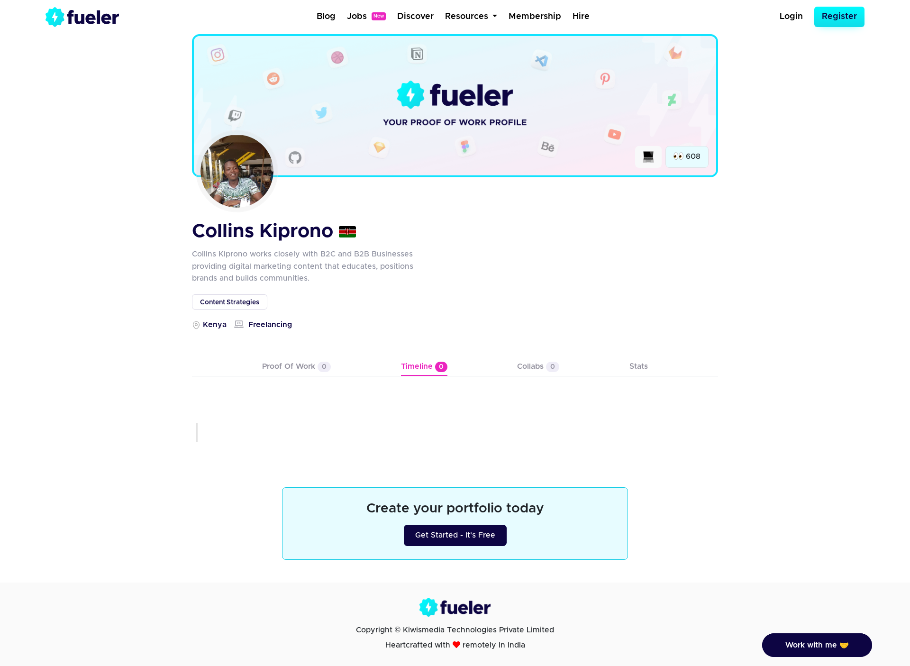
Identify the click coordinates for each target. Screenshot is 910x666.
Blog (326, 16)
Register (839, 16)
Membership (535, 16)
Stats (638, 366)
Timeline (422, 366)
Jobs (365, 16)
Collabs (536, 366)
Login (791, 16)
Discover (415, 16)
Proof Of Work (294, 366)
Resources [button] (468, 16)
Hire (581, 16)
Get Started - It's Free (455, 535)
